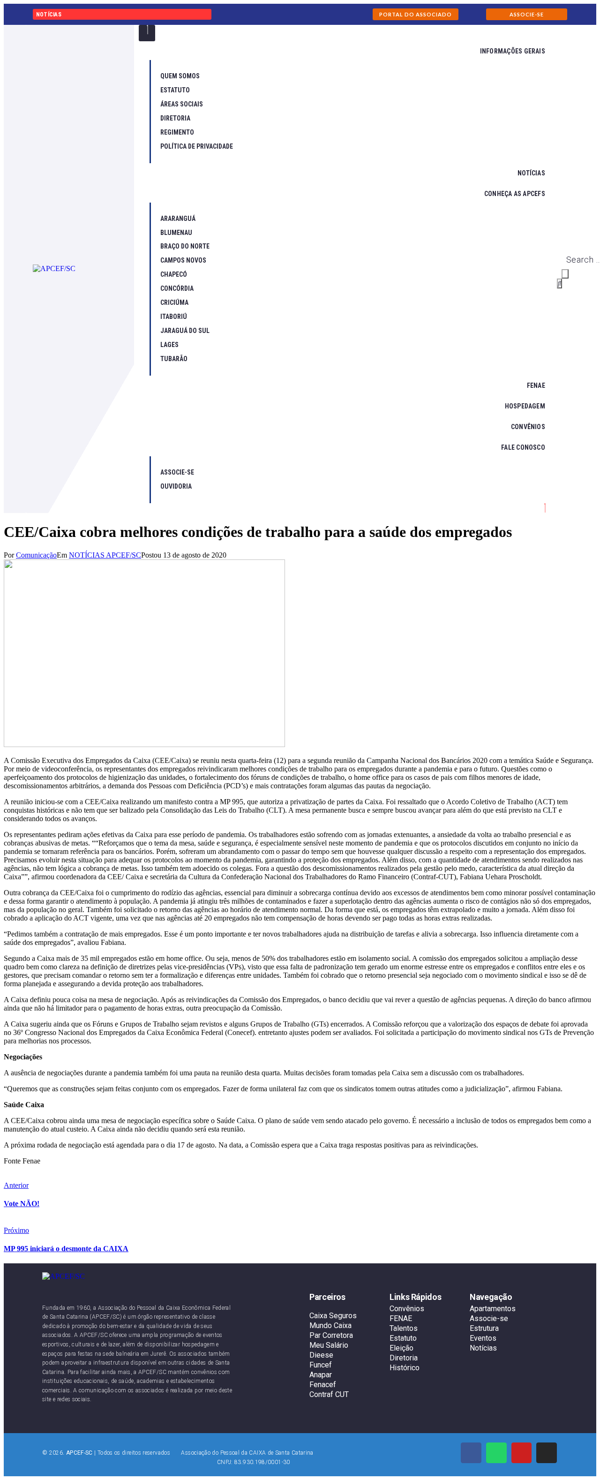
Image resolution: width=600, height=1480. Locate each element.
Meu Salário (328, 1345)
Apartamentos (493, 1308)
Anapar (320, 1374)
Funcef (320, 1364)
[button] (415, 14)
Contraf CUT (329, 1394)
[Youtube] (521, 1452)
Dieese (321, 1355)
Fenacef (322, 1384)
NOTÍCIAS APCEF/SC (105, 555)
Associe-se (489, 1318)
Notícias (483, 1348)
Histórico (405, 1367)
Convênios (407, 1308)
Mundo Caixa (330, 1325)
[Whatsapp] (496, 1452)
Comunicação (36, 555)
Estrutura (484, 1328)
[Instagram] (546, 1452)
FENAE (401, 1318)
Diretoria (404, 1357)
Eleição (401, 1348)
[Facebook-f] (471, 1452)
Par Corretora (331, 1335)
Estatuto (403, 1338)
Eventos (483, 1338)
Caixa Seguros (333, 1315)
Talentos (404, 1328)
